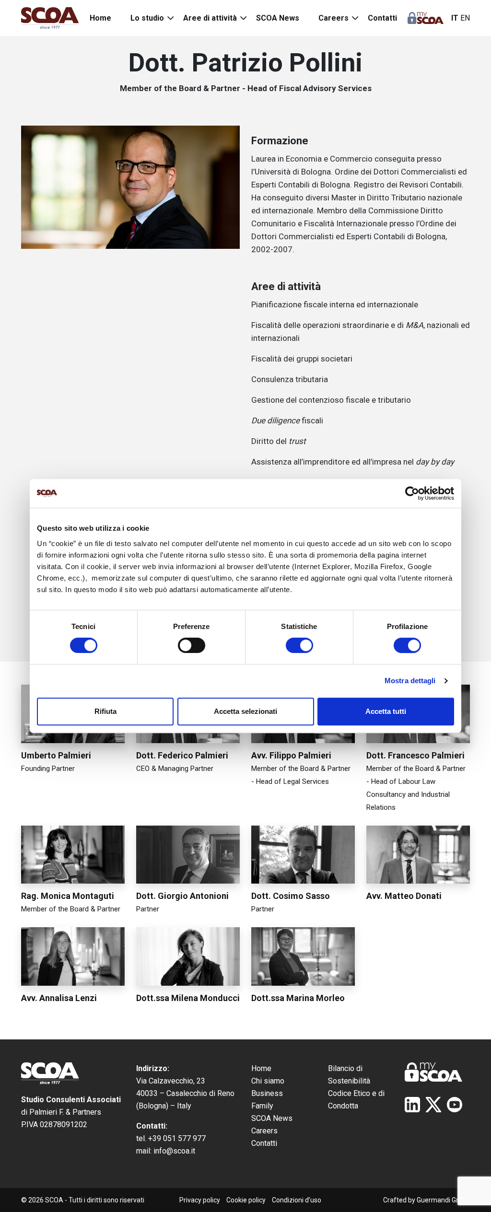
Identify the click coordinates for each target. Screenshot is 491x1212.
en (465, 18)
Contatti (382, 18)
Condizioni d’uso (296, 1200)
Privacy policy (199, 1200)
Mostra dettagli (410, 680)
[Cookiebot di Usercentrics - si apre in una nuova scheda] (412, 493)
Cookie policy (246, 1200)
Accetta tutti (385, 711)
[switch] (191, 645)
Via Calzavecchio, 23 (170, 1080)
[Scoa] (50, 18)
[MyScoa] (426, 18)
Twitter (433, 1104)
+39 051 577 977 (177, 1138)
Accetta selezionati (245, 711)
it (454, 18)
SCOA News (277, 18)
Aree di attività (210, 18)
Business (267, 1093)
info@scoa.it (174, 1150)
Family (262, 1105)
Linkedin (412, 1104)
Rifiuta (105, 711)
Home (100, 18)
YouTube (454, 1104)
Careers (333, 18)
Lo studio (147, 18)
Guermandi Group (443, 1200)
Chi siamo (267, 1080)
